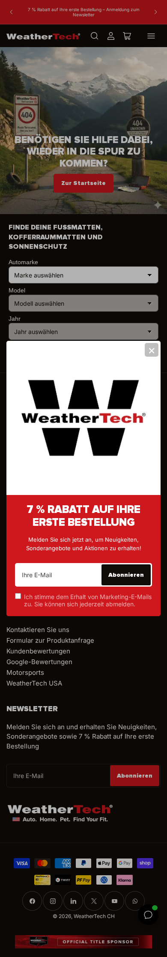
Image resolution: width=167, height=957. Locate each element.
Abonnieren (126, 574)
